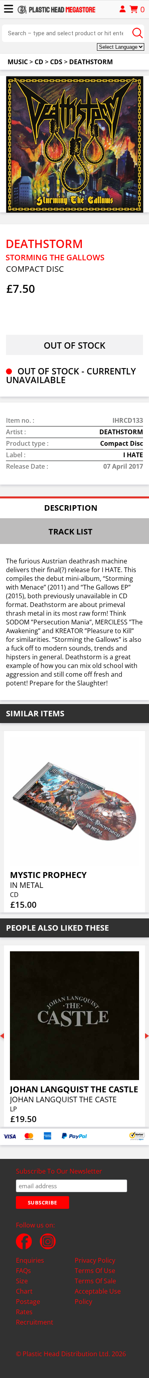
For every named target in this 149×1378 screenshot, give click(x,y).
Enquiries (30, 1260)
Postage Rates (28, 1306)
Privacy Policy (95, 1260)
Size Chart (24, 1286)
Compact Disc (121, 443)
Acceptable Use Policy (98, 1296)
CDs (56, 61)
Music (18, 61)
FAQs (23, 1270)
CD (39, 61)
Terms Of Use (95, 1270)
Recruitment (34, 1322)
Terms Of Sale (95, 1281)
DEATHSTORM (91, 61)
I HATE (133, 454)
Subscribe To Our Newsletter (59, 1171)
